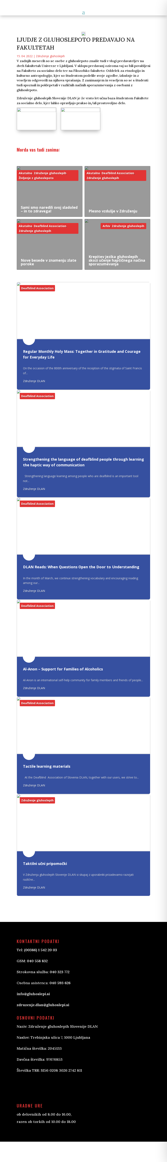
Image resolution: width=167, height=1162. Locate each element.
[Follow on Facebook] (24, 1087)
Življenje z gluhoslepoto (36, 178)
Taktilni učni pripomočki (45, 863)
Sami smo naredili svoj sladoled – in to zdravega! (49, 209)
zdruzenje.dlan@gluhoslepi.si (43, 1004)
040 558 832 (37, 961)
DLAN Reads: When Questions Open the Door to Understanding (81, 567)
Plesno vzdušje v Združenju (113, 211)
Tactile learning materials (46, 766)
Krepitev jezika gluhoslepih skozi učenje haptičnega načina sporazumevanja (117, 260)
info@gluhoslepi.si (33, 993)
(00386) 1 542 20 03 (40, 950)
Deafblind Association (118, 173)
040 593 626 (59, 983)
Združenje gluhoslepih (50, 56)
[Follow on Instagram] (40, 1087)
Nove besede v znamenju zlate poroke (48, 262)
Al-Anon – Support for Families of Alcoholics (63, 669)
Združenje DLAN (34, 381)
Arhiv (106, 226)
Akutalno (25, 173)
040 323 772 (59, 972)
